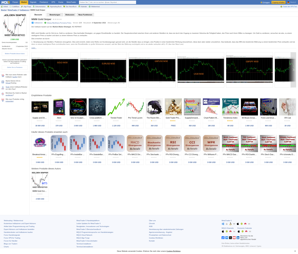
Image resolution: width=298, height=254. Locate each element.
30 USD (287, 126)
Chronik (152, 223)
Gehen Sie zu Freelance (14, 67)
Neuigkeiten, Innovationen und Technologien (92, 226)
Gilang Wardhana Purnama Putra (59, 23)
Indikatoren (38, 23)
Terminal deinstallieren (84, 247)
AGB (150, 226)
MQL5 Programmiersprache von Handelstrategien (94, 232)
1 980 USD (97, 126)
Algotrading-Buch (55, 6)
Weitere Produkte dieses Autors (15, 53)
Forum (15, 2)
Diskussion (69, 15)
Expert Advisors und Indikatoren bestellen (19, 229)
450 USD (192, 126)
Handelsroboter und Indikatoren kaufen (18, 232)
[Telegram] (226, 237)
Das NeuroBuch (71, 6)
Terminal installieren (83, 244)
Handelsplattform (88, 220)
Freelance (44, 2)
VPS (53, 2)
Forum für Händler (10, 241)
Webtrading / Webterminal (13, 220)
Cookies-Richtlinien (156, 238)
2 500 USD (40, 199)
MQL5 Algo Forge (83, 238)
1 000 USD (249, 126)
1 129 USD (116, 126)
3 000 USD (78, 126)
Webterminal (95, 6)
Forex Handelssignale (12, 235)
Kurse (60, 2)
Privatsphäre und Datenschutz (160, 235)
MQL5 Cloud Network (84, 235)
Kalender (84, 6)
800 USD (268, 126)
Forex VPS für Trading (12, 238)
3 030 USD (59, 162)
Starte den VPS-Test (290, 6)
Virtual (8, 83)
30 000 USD (40, 126)
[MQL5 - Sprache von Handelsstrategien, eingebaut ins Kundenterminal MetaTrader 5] (5, 2)
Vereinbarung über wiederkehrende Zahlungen (166, 229)
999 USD (135, 126)
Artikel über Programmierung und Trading (19, 226)
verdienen (9, 95)
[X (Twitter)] (230, 237)
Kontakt (152, 241)
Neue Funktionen (85, 15)
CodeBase (15, 6)
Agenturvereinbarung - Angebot (160, 232)
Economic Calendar (244, 228)
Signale (33, 2)
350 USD (154, 126)
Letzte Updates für (88, 223)
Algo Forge (27, 6)
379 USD (59, 126)
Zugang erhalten (278, 2)
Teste (8, 87)
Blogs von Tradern (10, 244)
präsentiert (10, 101)
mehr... (34, 48)
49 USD (230, 126)
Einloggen (266, 2)
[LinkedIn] (238, 237)
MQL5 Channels (228, 228)
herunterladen (86, 241)
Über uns (152, 220)
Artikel (5, 6)
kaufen (14, 77)
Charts (6, 247)
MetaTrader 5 (227, 220)
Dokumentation (40, 6)
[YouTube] (234, 237)
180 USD (211, 126)
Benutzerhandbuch (88, 229)
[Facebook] (223, 237)
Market (24, 2)
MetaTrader (71, 2)
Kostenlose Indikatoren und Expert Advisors (20, 223)
